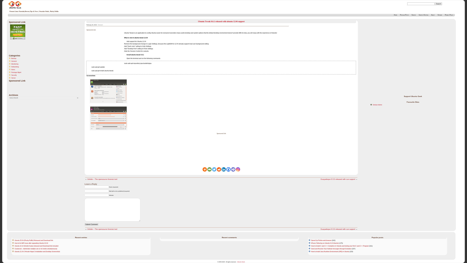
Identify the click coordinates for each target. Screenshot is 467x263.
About (433, 15)
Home (395, 15)
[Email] (209, 169)
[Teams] (233, 169)
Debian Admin (377, 105)
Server (13, 78)
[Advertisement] (18, 48)
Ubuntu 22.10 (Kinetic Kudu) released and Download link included (36, 246)
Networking (15, 67)
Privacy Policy (449, 15)
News (13, 69)
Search (414, 15)
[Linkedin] (224, 169)
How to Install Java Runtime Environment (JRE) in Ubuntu (330, 251)
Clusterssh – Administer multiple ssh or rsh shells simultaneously (36, 249)
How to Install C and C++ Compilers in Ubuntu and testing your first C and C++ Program (340, 246)
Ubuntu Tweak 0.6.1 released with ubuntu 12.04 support (221, 21)
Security (14, 75)
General (14, 61)
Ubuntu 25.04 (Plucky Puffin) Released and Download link (34, 240)
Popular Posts (404, 15)
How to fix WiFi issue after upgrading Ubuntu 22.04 (31, 243)
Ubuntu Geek (241, 262)
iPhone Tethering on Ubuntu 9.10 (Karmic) (325, 243)
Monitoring (14, 64)
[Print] (205, 169)
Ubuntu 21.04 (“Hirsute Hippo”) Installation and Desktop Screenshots (37, 251)
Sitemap (440, 15)
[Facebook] (228, 169)
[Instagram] (238, 169)
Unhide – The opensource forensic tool (102, 179)
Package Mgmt (16, 72)
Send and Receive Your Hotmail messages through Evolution (331, 249)
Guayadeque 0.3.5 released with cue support (338, 179)
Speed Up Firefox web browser (321, 240)
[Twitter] (214, 169)
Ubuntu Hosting (423, 15)
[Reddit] (219, 169)
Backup (13, 58)
